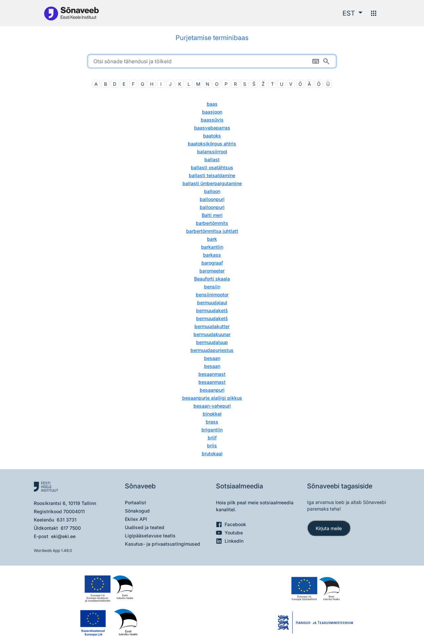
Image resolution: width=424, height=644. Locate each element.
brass (212, 421)
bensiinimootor (212, 294)
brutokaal (212, 453)
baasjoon (212, 112)
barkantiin (212, 247)
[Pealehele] (71, 13)
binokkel (212, 414)
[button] (352, 13)
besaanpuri (212, 390)
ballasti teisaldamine (212, 175)
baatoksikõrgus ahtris (212, 143)
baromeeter (212, 270)
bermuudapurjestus (212, 350)
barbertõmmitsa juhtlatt (212, 231)
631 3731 (67, 519)
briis (212, 445)
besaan (212, 358)
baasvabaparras (212, 127)
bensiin (212, 286)
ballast (212, 159)
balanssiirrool (212, 151)
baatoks (212, 135)
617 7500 (71, 528)
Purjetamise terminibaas (212, 38)
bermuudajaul (212, 302)
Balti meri (212, 215)
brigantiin (212, 429)
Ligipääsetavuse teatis (150, 535)
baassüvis (212, 120)
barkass (212, 255)
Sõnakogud (137, 511)
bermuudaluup (212, 342)
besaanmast (212, 374)
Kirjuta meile (329, 528)
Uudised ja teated (144, 527)
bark (212, 239)
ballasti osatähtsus (212, 167)
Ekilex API (136, 519)
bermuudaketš (212, 310)
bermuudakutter (212, 326)
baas (212, 104)
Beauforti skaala (212, 278)
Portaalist (135, 502)
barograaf (212, 263)
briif (212, 437)
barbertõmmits (212, 223)
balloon (212, 191)
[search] (212, 61)
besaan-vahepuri (212, 406)
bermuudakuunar (212, 334)
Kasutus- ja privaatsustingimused (162, 544)
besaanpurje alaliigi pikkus (212, 398)
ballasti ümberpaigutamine (212, 183)
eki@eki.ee (63, 536)
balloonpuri (212, 199)
